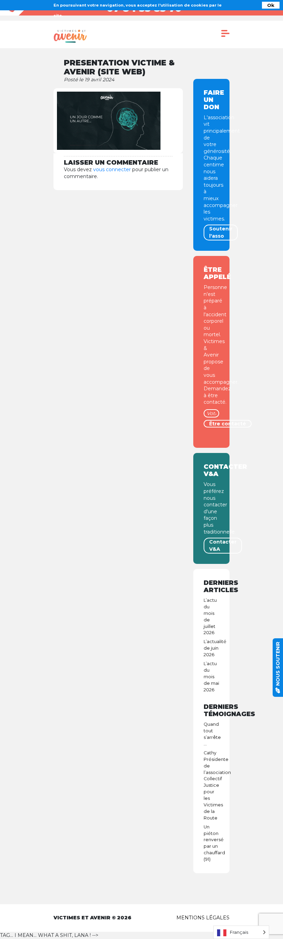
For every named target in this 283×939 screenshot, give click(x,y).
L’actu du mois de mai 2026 (211, 676)
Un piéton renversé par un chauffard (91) (211, 843)
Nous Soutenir (278, 664)
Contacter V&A (222, 545)
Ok (270, 5)
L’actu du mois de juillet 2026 (210, 616)
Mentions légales (203, 918)
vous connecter (112, 169)
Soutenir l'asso (220, 232)
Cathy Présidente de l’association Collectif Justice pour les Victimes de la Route (211, 785)
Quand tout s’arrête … (211, 734)
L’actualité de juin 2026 (211, 648)
